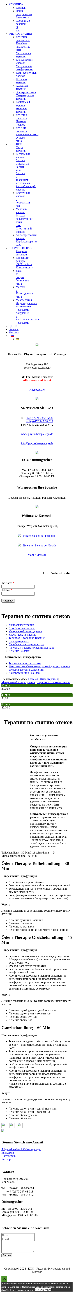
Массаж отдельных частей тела (22, 165)
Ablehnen (45, 1289)
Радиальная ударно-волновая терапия (23, 106)
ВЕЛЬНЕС (15, 144)
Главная (21, 7)
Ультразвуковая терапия (25, 97)
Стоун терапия (21, 149)
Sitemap (6, 1159)
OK (37, 1289)
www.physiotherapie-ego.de (37, 434)
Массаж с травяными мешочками (23, 178)
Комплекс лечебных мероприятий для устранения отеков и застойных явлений (39, 668)
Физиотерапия (49, 679)
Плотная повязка (21, 123)
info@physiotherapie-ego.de (37, 443)
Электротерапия (26, 92)
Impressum (7, 1152)
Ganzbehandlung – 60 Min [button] (21, 855)
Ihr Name (7, 583)
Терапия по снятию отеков (25, 663)
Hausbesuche (37, 389)
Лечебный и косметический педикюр (31, 647)
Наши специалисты (24, 12)
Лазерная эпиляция (21, 253)
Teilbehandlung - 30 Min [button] (15, 852)
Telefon (6, 590)
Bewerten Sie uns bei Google (39, 545)
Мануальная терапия (23, 55)
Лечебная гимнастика (23, 38)
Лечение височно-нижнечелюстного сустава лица (27, 134)
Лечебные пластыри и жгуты (26, 644)
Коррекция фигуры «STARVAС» (24, 261)
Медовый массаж (21, 210)
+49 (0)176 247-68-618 (39, 421)
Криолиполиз (24, 267)
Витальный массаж (23, 155)
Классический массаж (24, 61)
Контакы (14, 332)
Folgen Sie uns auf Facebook (39, 535)
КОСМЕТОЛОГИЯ (21, 248)
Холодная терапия (22, 87)
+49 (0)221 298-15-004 (40, 418)
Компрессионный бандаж (24, 672)
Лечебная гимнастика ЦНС (23, 46)
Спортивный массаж (24, 230)
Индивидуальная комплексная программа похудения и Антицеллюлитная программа (27, 313)
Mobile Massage (37, 554)
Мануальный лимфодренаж (24, 68)
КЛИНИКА (16, 4)
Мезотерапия (24, 299)
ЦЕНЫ (13, 325)
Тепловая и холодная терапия (27, 637)
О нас (18, 29)
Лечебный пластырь (22, 116)
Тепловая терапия (21, 81)
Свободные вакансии (23, 22)
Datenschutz (8, 1155)
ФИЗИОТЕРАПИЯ (20, 33)
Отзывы (13, 329)
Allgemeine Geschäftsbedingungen (21, 1149)
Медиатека (22, 17)
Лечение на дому (19, 650)
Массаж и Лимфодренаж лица (24, 291)
